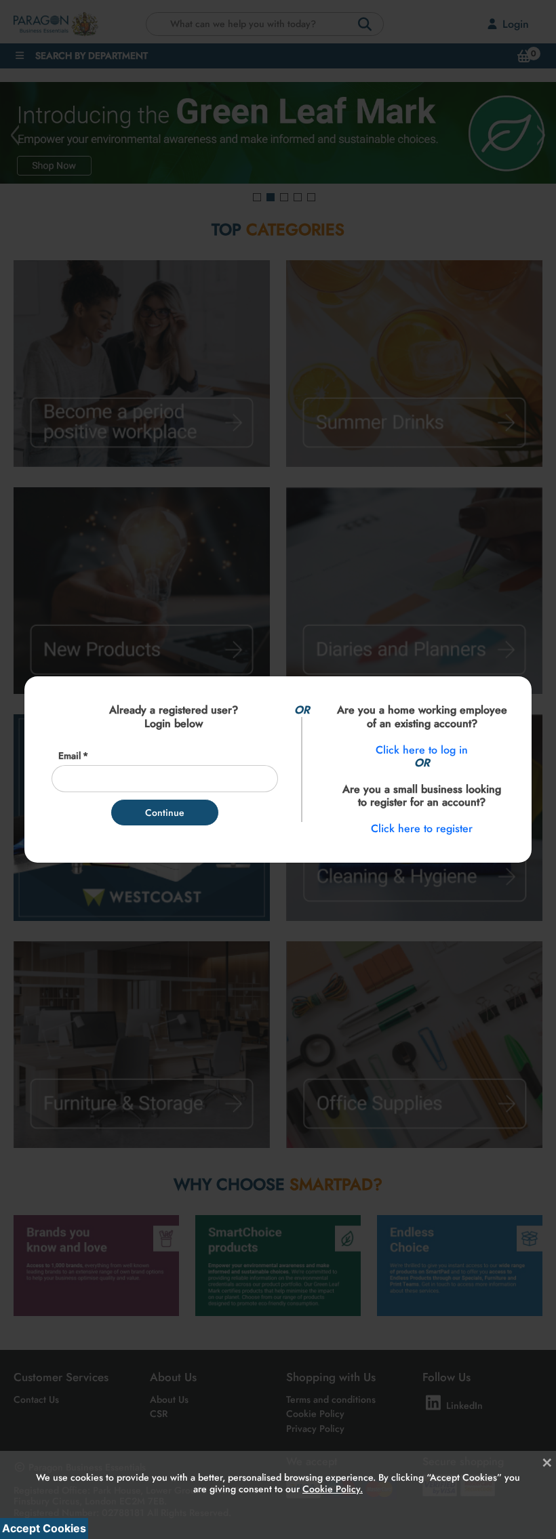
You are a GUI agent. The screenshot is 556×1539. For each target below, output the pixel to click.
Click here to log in (422, 750)
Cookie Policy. (332, 1489)
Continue (164, 812)
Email (69, 756)
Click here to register (422, 828)
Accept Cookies (44, 1528)
